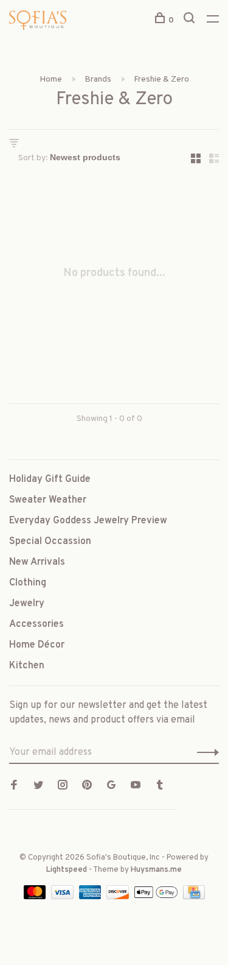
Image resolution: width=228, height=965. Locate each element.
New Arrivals (37, 562)
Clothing (27, 583)
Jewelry (26, 604)
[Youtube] (135, 786)
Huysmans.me (156, 870)
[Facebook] (14, 786)
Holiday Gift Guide (50, 479)
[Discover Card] (118, 897)
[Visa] (63, 897)
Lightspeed (66, 870)
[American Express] (91, 897)
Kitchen (26, 666)
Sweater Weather (47, 500)
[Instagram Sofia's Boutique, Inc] (62, 786)
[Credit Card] (194, 897)
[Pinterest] (87, 786)
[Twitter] (38, 786)
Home (51, 79)
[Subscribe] (204, 752)
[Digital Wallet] (156, 897)
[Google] (111, 786)
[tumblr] (160, 786)
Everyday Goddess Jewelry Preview (88, 521)
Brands (98, 79)
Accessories (36, 624)
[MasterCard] (36, 897)
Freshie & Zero (161, 79)
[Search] (191, 20)
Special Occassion (50, 542)
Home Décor (36, 645)
